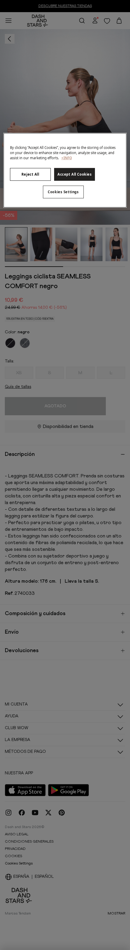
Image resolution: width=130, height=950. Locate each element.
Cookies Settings (63, 192)
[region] (65, 170)
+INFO (66, 158)
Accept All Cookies (74, 174)
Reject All (30, 174)
